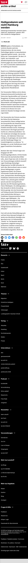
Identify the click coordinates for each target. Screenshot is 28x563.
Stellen (3, 337)
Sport (2, 275)
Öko (2, 263)
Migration (4, 298)
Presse (3, 341)
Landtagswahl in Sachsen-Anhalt (10, 314)
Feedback (4, 512)
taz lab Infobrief (5, 426)
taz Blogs (3, 465)
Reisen (3, 488)
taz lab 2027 (4, 453)
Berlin (2, 279)
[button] (26, 2)
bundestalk (4, 383)
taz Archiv (4, 476)
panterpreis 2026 (6, 372)
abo (2, 352)
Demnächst (4, 437)
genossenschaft (5, 356)
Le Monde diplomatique (8, 472)
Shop (2, 496)
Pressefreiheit (5, 306)
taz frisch (3, 418)
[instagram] (18, 249)
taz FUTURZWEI (5, 469)
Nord (2, 283)
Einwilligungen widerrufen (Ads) (10, 550)
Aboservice (4, 515)
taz (5, 244)
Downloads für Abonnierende (9, 523)
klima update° (5, 391)
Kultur (2, 271)
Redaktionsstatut (12, 539)
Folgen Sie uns (4, 248)
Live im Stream (5, 445)
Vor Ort (3, 441)
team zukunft (4, 414)
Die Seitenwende (6, 333)
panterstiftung (5, 368)
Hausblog (4, 329)
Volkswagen (4, 310)
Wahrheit (3, 286)
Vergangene (4, 449)
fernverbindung (5, 387)
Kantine (3, 492)
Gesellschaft (4, 267)
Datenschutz (4, 547)
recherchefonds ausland (8, 364)
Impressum (12, 547)
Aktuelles (3, 325)
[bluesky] (14, 249)
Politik (3, 260)
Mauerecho (4, 395)
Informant (17, 543)
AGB (17, 547)
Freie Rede (4, 399)
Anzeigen (3, 500)
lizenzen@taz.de (4, 534)
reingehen (4, 402)
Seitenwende (23, 547)
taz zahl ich (4, 360)
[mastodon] (10, 249)
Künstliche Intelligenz (7, 302)
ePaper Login (5, 519)
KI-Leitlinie (11, 543)
